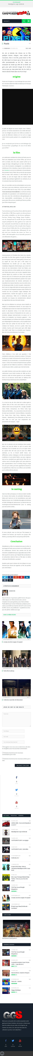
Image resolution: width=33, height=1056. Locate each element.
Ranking (21, 815)
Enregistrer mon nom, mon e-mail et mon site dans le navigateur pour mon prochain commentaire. (16, 747)
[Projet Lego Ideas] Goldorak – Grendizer (19, 907)
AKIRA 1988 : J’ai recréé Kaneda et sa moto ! (21, 824)
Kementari (7, 48)
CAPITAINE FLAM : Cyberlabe (19, 849)
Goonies (6, 170)
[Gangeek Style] (16, 14)
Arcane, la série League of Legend (12, 642)
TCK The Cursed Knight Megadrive (17, 888)
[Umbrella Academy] (16, 659)
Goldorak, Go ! (15, 858)
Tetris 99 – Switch (16, 981)
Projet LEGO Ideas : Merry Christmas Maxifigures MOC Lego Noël (20, 868)
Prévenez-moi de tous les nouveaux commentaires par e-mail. (12, 753)
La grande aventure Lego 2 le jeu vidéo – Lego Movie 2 (20, 963)
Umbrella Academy (8, 671)
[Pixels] (16, 34)
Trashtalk (14, 815)
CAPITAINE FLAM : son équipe (19, 840)
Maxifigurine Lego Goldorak (16, 4)
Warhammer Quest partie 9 (9, 938)
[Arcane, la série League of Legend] (16, 630)
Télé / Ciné (28, 48)
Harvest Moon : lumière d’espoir (20, 973)
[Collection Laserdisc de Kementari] (16, 688)
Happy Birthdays (16, 990)
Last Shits (6, 815)
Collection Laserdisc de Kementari (13, 700)
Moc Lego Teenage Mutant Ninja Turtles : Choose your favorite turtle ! (20, 878)
